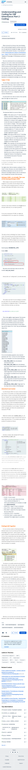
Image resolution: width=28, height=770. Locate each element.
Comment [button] (22, 632)
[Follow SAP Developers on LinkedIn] (17, 752)
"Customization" (5, 662)
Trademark (7, 763)
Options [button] (15, 27)
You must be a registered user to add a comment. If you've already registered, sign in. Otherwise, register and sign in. (13, 643)
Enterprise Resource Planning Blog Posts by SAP (13, 687)
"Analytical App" (16, 657)
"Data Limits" (19, 662)
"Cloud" (16, 660)
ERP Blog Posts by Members (8, 5)
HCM (3, 624)
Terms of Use (21, 756)
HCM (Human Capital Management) (8, 38)
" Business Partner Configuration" (8, 655)
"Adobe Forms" (4, 657)
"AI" (10, 657)
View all (3, 745)
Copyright (7, 759)
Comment (6, 646)
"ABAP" (17, 655)
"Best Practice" (4, 660)
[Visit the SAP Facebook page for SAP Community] (10, 752)
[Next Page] (15, 664)
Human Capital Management (11, 624)
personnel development (18, 627)
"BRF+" (11, 660)
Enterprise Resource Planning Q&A (10, 673)
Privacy (6, 756)
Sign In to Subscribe (20, 24)
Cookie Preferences (7, 766)
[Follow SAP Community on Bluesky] (12, 752)
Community (9, 1)
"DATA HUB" (12, 662)
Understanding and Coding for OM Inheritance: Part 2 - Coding (11, 15)
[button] (3, 32)
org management (21, 624)
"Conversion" (22, 660)
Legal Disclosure (21, 759)
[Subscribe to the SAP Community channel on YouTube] (15, 752)
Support (21, 763)
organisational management (7, 627)
